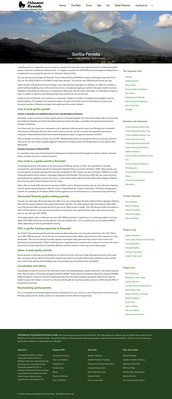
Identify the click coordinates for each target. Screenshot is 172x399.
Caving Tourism (132, 281)
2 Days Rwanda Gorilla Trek (137, 131)
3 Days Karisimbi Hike (135, 139)
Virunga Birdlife (132, 243)
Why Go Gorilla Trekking (136, 101)
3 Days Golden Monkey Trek (137, 135)
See (99, 5)
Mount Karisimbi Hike (134, 314)
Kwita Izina (130, 302)
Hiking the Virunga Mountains (101, 363)
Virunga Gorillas (132, 247)
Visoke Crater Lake (133, 256)
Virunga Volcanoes (133, 252)
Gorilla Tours (58, 368)
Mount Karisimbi (132, 210)
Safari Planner (122, 5)
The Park (76, 5)
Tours (89, 5)
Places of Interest (60, 376)
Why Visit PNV (132, 105)
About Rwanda (129, 355)
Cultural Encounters (97, 368)
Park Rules (130, 93)
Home (62, 5)
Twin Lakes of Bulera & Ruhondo (139, 239)
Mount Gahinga (132, 206)
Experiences (58, 363)
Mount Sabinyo (132, 218)
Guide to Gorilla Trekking (134, 359)
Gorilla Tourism (132, 81)
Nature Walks (131, 306)
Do (108, 5)
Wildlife (128, 109)
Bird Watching (131, 273)
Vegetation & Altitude (135, 97)
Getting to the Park (131, 363)
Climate (128, 77)
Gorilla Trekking (132, 298)
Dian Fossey (130, 85)
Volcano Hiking (132, 310)
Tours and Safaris (60, 359)
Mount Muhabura (133, 214)
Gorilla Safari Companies (134, 372)
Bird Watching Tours (97, 372)
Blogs (55, 372)
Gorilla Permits (129, 376)
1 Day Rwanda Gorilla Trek (137, 127)
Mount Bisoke (131, 201)
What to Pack (129, 368)
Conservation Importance (136, 89)
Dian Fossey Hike (133, 289)
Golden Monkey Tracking (136, 294)
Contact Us (141, 5)
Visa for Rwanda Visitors (134, 380)
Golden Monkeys (132, 235)
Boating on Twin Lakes (135, 277)
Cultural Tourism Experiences (138, 285)
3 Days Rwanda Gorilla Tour (137, 143)
